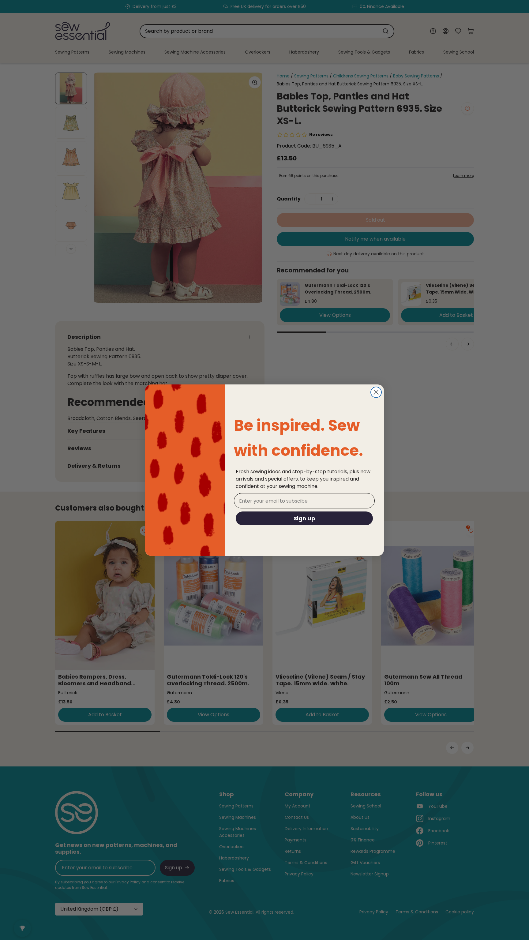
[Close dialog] (376, 392)
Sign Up (304, 518)
